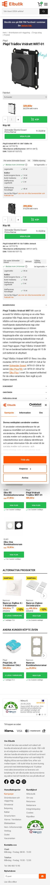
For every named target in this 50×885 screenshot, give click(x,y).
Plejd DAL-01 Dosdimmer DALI (11, 664)
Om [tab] (41, 412)
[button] (26, 165)
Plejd (5, 40)
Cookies (29, 813)
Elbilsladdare (9, 823)
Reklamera (31, 805)
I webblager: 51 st (9, 680)
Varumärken (9, 838)
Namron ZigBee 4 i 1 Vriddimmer (12, 604)
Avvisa (25, 477)
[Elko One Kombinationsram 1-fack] (14, 526)
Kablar (7, 812)
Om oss (29, 798)
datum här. (26, 25)
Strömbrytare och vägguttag (19, 33)
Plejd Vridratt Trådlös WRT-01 (34, 493)
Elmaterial (8, 804)
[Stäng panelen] (46, 405)
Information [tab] (25, 412)
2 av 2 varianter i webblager (35, 620)
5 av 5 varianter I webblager (13, 509)
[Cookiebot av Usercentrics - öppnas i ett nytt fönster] (30, 405)
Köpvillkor (30, 816)
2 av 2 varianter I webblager (35, 509)
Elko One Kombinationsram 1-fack (13, 544)
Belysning (8, 808)
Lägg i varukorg (14, 615)
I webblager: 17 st (9, 620)
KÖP (36, 120)
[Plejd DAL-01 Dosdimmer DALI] (13, 646)
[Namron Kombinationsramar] (36, 646)
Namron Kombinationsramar (36, 664)
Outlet (7, 835)
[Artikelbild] (12, 109)
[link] (25, 707)
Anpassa (23, 468)
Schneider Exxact (17, 365)
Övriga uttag (37, 33)
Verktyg (7, 831)
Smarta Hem (9, 816)
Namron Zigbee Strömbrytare (34, 604)
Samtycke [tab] (9, 412)
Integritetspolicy (33, 809)
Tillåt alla (25, 459)
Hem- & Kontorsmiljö (13, 827)
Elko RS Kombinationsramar (14, 493)
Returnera (30, 801)
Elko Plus (14, 369)
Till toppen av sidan (12, 724)
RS (21, 369)
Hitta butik (30, 794)
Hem (4, 33)
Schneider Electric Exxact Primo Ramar (16, 131)
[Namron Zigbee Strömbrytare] (36, 586)
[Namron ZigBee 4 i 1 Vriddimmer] (13, 586)
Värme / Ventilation (12, 819)
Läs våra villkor (10, 882)
